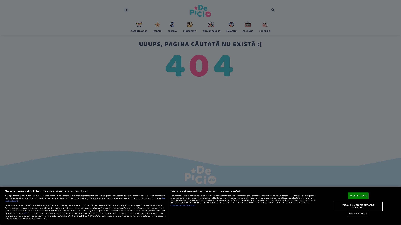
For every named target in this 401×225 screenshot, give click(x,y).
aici (25, 213)
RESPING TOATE (358, 213)
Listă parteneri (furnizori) (183, 205)
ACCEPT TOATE (358, 196)
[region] (200, 206)
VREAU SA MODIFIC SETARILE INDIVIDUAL (358, 206)
